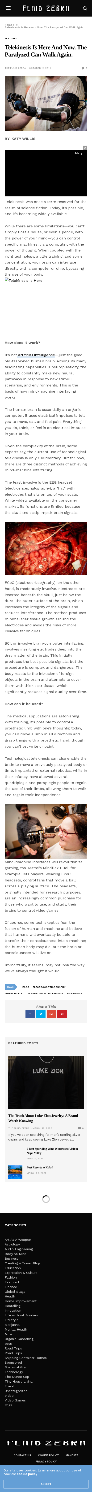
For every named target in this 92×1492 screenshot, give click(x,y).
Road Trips (13, 1348)
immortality (13, 993)
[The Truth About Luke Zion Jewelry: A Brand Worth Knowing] (46, 1082)
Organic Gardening (19, 1338)
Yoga (8, 1405)
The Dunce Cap (17, 1376)
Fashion (11, 1277)
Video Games (15, 1400)
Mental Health (16, 1329)
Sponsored (13, 1362)
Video (9, 1395)
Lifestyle (11, 1320)
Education (13, 1268)
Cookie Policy (48, 1455)
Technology (14, 1372)
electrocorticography (49, 987)
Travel (9, 1386)
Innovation (13, 1310)
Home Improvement (21, 1301)
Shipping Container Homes (26, 1357)
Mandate (72, 1455)
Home (8, 24)
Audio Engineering (19, 1249)
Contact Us (22, 1455)
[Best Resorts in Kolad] (15, 1172)
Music (9, 1334)
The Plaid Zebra (15, 68)
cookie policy (27, 1474)
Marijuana (12, 1324)
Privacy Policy (46, 1461)
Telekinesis (74, 993)
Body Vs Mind (15, 1253)
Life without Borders (21, 1315)
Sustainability (15, 1367)
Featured (11, 38)
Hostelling (13, 1305)
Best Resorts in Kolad (40, 1167)
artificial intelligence (36, 355)
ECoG (25, 987)
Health (10, 1296)
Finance (11, 1286)
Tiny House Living (19, 1381)
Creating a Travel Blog (22, 1263)
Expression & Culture (21, 1272)
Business (11, 1258)
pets (8, 1343)
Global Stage (15, 1291)
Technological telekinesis (44, 993)
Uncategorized (16, 1390)
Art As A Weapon (18, 1239)
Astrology (12, 1244)
